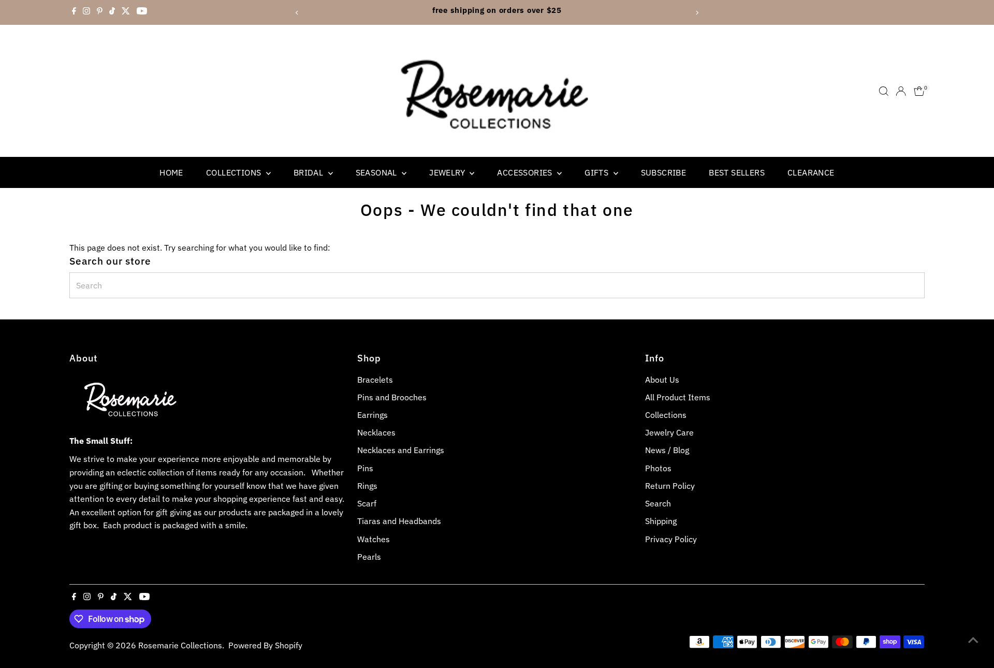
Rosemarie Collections (180, 645)
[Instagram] (86, 12)
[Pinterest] (99, 12)
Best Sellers (737, 172)
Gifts (597, 172)
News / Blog (667, 450)
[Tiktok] (112, 12)
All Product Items (677, 397)
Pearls (369, 556)
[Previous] (297, 12)
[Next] (697, 12)
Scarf (366, 503)
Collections (235, 172)
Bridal (310, 172)
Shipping (661, 521)
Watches (373, 539)
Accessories (525, 172)
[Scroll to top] (973, 639)
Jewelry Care (669, 432)
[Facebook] (74, 12)
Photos (658, 468)
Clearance (811, 172)
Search (658, 503)
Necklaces (376, 432)
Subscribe (663, 172)
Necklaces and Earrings (400, 450)
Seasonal (378, 172)
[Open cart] (919, 91)
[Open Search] (883, 91)
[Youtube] (142, 12)
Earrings (372, 415)
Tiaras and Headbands (399, 521)
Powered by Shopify (265, 645)
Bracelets (375, 379)
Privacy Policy (671, 539)
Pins (365, 468)
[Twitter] (126, 12)
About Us (662, 379)
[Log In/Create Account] (900, 91)
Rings (367, 486)
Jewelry (448, 172)
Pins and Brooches (392, 397)
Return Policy (670, 486)
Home (171, 172)
